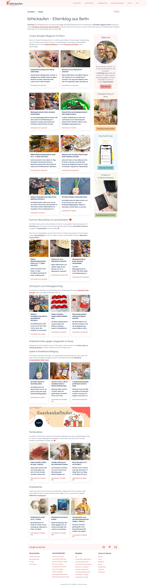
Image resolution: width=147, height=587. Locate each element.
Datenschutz (101, 572)
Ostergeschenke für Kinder (59, 566)
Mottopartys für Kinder (71, 44)
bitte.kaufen (31, 11)
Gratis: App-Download (105, 168)
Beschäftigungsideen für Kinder (105, 215)
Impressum (101, 569)
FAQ (76, 556)
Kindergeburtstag (102, 3)
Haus (137, 3)
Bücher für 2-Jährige (57, 564)
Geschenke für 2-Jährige (81, 574)
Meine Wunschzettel (34, 556)
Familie (129, 3)
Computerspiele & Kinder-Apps (38, 360)
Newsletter (101, 562)
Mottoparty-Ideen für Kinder (105, 128)
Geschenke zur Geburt (58, 556)
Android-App (32, 564)
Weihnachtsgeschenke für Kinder (60, 577)
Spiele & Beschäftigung (117, 3)
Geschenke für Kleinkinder (59, 559)
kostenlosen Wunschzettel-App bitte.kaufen (45, 27)
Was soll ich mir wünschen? (82, 567)
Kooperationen (102, 567)
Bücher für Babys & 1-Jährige (59, 561)
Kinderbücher (41, 495)
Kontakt (100, 564)
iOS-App (31, 562)
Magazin (40, 11)
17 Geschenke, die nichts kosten (83, 564)
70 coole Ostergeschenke (82, 562)
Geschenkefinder (39, 235)
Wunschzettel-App (34, 559)
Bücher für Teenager (57, 569)
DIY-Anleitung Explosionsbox (82, 572)
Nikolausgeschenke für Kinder (59, 574)
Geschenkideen (89, 3)
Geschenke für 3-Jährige (81, 577)
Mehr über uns (105, 86)
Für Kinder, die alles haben (82, 569)
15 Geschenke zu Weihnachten (83, 559)
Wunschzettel (76, 3)
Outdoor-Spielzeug (57, 572)
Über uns (100, 556)
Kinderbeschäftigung (50, 44)
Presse (100, 559)
